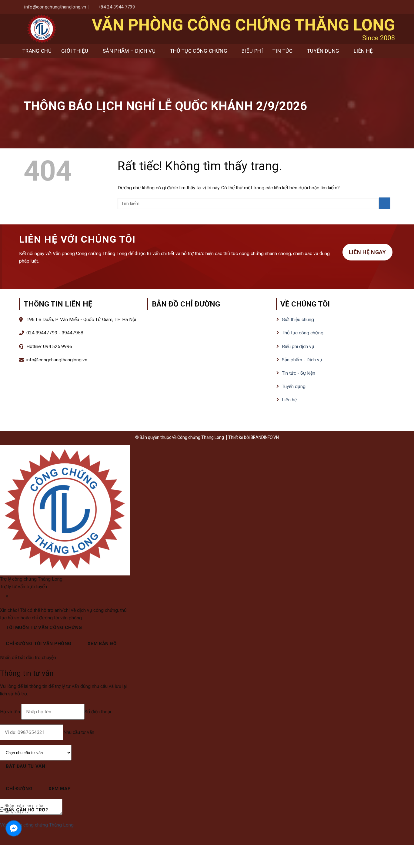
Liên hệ (363, 51)
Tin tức (282, 51)
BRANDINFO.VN (265, 437)
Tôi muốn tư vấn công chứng (44, 627)
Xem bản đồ (102, 643)
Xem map (59, 788)
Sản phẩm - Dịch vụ (302, 360)
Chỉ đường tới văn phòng (38, 643)
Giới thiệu (74, 51)
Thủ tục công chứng (198, 51)
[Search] (389, 51)
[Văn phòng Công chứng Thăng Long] (42, 29)
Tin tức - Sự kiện (298, 373)
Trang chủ (37, 51)
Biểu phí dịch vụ (298, 346)
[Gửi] (384, 203)
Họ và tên (10, 711)
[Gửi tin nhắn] (68, 811)
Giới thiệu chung (298, 319)
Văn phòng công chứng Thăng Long (37, 825)
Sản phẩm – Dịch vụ (129, 51)
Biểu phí (252, 51)
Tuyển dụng (323, 51)
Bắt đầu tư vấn (25, 766)
